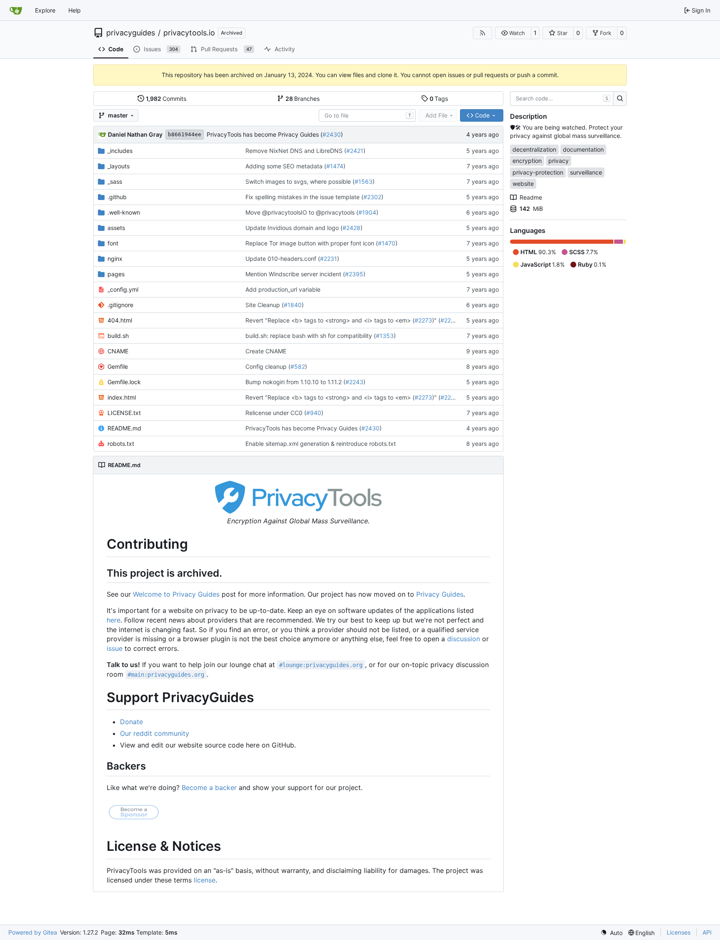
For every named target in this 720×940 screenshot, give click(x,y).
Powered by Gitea (32, 932)
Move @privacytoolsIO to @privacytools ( (301, 212)
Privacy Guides (439, 594)
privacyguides (130, 33)
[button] (513, 33)
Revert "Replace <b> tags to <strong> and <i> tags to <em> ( (330, 320)
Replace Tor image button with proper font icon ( (311, 243)
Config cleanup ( (267, 366)
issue (114, 648)
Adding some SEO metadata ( (285, 166)
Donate (131, 722)
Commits (166, 98)
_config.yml (123, 289)
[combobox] (367, 115)
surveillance (586, 172)
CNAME (118, 351)
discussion (463, 639)
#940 (313, 412)
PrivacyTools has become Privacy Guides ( (264, 134)
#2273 (423, 320)
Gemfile (118, 366)
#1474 (334, 166)
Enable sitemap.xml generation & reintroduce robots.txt (320, 443)
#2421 (354, 150)
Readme (531, 197)
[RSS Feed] (482, 33)
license (204, 880)
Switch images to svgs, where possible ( (300, 181)
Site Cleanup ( (264, 304)
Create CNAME (265, 351)
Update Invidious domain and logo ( (293, 227)
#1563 (363, 181)
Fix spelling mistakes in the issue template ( (304, 196)
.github (117, 196)
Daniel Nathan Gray (135, 134)
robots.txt (121, 443)
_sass (115, 181)
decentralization (534, 149)
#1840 (293, 304)
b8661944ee (184, 134)
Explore (45, 10)
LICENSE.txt (124, 412)
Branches (302, 98)
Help (74, 10)
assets (116, 227)
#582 (297, 366)
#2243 (354, 381)
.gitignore (120, 304)
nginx (115, 258)
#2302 (372, 196)
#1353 (385, 335)
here (113, 620)
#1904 (367, 212)
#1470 (386, 243)
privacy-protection (537, 172)
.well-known (124, 212)
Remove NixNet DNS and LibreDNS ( (295, 150)
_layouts (119, 166)
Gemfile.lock (124, 381)
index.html (122, 397)
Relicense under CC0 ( (275, 412)
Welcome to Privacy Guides (176, 594)
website (523, 183)
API (707, 932)
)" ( (436, 320)
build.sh (118, 335)
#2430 (331, 134)
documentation (583, 149)
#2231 (328, 258)
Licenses (678, 932)
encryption (527, 160)
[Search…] (620, 98)
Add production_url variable (282, 289)
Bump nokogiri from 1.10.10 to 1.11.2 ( (295, 381)
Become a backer (209, 787)
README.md (124, 428)
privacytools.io (189, 33)
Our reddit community (154, 733)
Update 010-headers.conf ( (282, 258)
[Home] (16, 10)
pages (116, 274)
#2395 (354, 274)
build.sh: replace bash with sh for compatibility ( (310, 335)
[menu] (611, 932)
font (113, 243)
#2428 (351, 227)
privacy (558, 160)
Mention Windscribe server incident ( (295, 274)
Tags (439, 98)
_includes (120, 150)
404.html (120, 320)
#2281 (449, 320)
